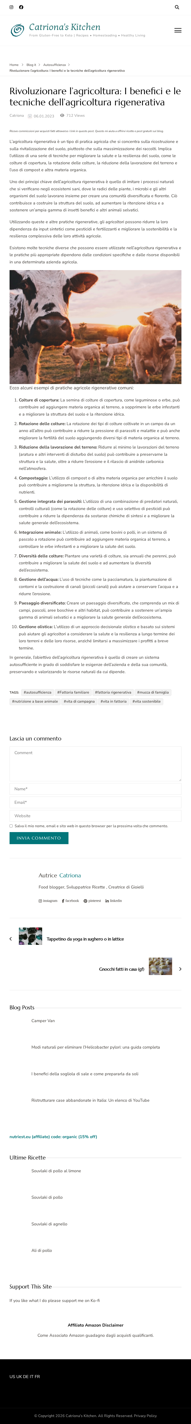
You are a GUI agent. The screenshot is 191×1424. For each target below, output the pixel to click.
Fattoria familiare (74, 692)
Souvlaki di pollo (47, 1197)
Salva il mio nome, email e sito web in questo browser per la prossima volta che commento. (91, 826)
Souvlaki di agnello (49, 1224)
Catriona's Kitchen (65, 27)
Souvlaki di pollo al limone (56, 1171)
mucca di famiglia (154, 692)
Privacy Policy (145, 1415)
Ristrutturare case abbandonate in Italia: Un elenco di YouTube (90, 1100)
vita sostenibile (148, 701)
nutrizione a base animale (36, 701)
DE (26, 1376)
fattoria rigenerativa (114, 692)
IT (32, 1376)
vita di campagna (80, 701)
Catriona (17, 115)
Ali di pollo (41, 1250)
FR (37, 1376)
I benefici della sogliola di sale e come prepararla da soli (84, 1074)
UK (19, 1376)
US (12, 1376)
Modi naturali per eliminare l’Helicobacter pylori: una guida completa (95, 1047)
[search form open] (177, 7)
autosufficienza (38, 692)
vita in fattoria (115, 701)
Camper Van (43, 1021)
